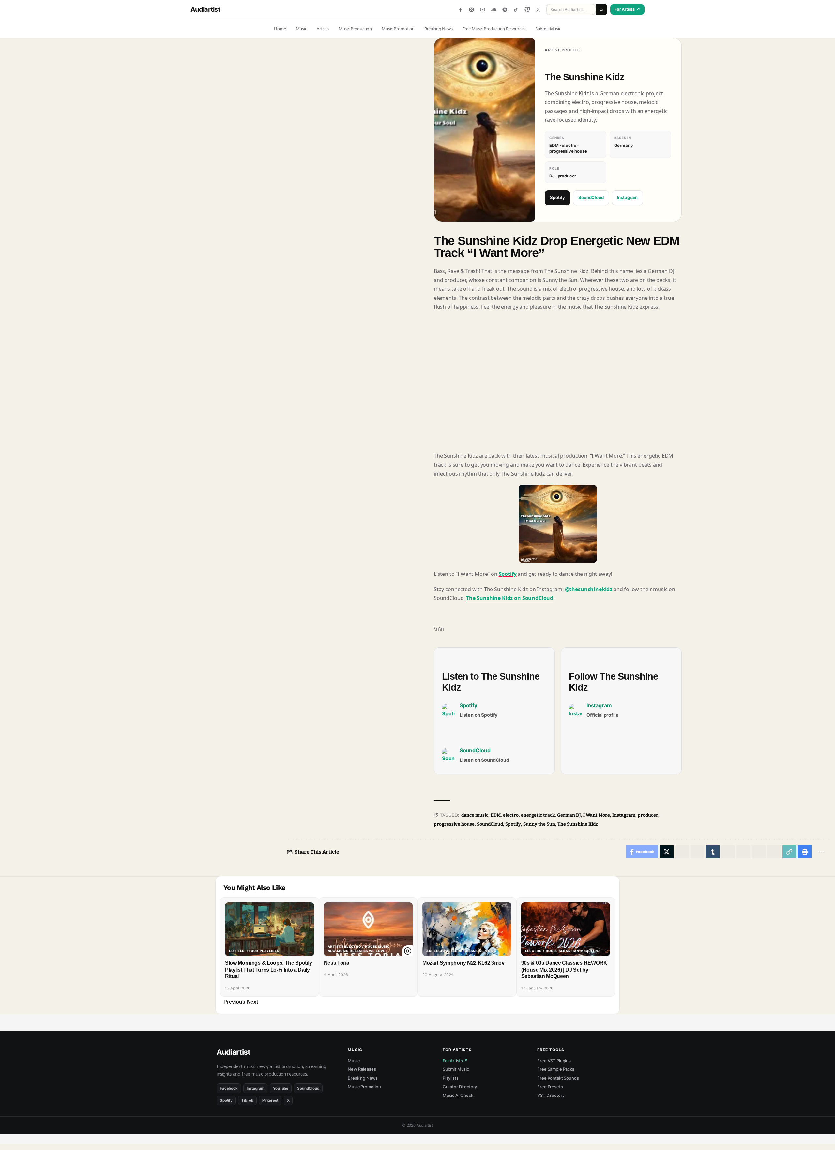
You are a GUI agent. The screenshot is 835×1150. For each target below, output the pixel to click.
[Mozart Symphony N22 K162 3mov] (466, 929)
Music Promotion (364, 1086)
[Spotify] (505, 10)
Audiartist (205, 9)
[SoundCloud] (494, 10)
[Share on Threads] (743, 851)
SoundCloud (590, 197)
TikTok (247, 1100)
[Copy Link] (789, 851)
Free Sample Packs (555, 1069)
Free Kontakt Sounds (558, 1078)
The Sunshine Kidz (577, 824)
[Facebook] (460, 10)
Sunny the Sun (539, 824)
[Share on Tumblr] (713, 851)
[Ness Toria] (368, 929)
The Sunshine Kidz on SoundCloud (509, 598)
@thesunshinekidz (588, 589)
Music (384, 946)
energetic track (538, 815)
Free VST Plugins (553, 1060)
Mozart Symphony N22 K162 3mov (463, 963)
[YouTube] (483, 10)
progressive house (454, 824)
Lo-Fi (234, 951)
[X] (538, 10)
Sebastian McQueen (578, 951)
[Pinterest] (527, 10)
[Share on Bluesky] (759, 851)
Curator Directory (460, 1086)
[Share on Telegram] (728, 851)
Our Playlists (265, 951)
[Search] (601, 9)
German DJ (569, 815)
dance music (474, 815)
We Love (377, 951)
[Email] (774, 851)
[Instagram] (471, 10)
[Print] (805, 851)
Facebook (229, 1088)
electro (511, 815)
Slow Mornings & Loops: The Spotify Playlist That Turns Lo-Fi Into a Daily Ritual (268, 969)
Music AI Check (458, 1095)
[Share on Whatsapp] (682, 851)
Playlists (451, 1078)
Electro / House (360, 946)
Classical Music (479, 951)
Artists (335, 946)
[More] (820, 851)
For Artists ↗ (455, 1060)
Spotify (557, 197)
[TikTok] (516, 10)
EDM (496, 815)
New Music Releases (348, 951)
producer (648, 815)
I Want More (596, 815)
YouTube (280, 1088)
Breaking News (363, 1078)
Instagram (627, 197)
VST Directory (550, 1095)
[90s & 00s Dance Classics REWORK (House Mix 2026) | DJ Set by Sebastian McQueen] (565, 929)
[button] (234, 1001)
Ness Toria (336, 963)
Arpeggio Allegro (444, 951)
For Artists (627, 9)
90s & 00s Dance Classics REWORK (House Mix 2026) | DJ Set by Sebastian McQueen (564, 969)
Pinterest (270, 1100)
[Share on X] (667, 851)
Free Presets (550, 1086)
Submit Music (456, 1069)
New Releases (362, 1069)
